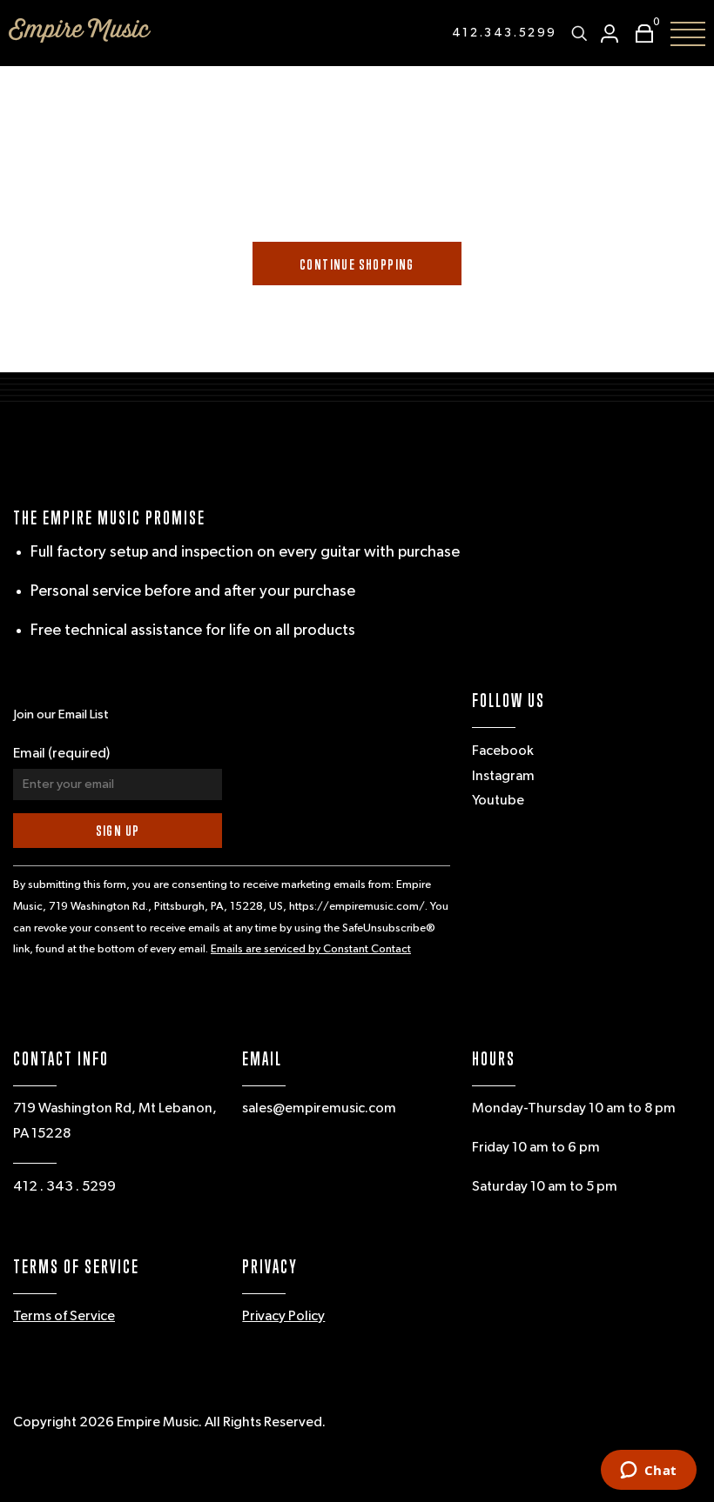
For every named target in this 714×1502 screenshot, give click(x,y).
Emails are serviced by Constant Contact (311, 949)
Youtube (498, 801)
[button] (640, 33)
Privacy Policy (283, 1317)
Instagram (503, 777)
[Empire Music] (80, 30)
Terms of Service (64, 1317)
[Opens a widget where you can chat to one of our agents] (648, 1471)
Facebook (503, 751)
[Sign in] (609, 33)
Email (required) (61, 754)
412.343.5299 (504, 33)
